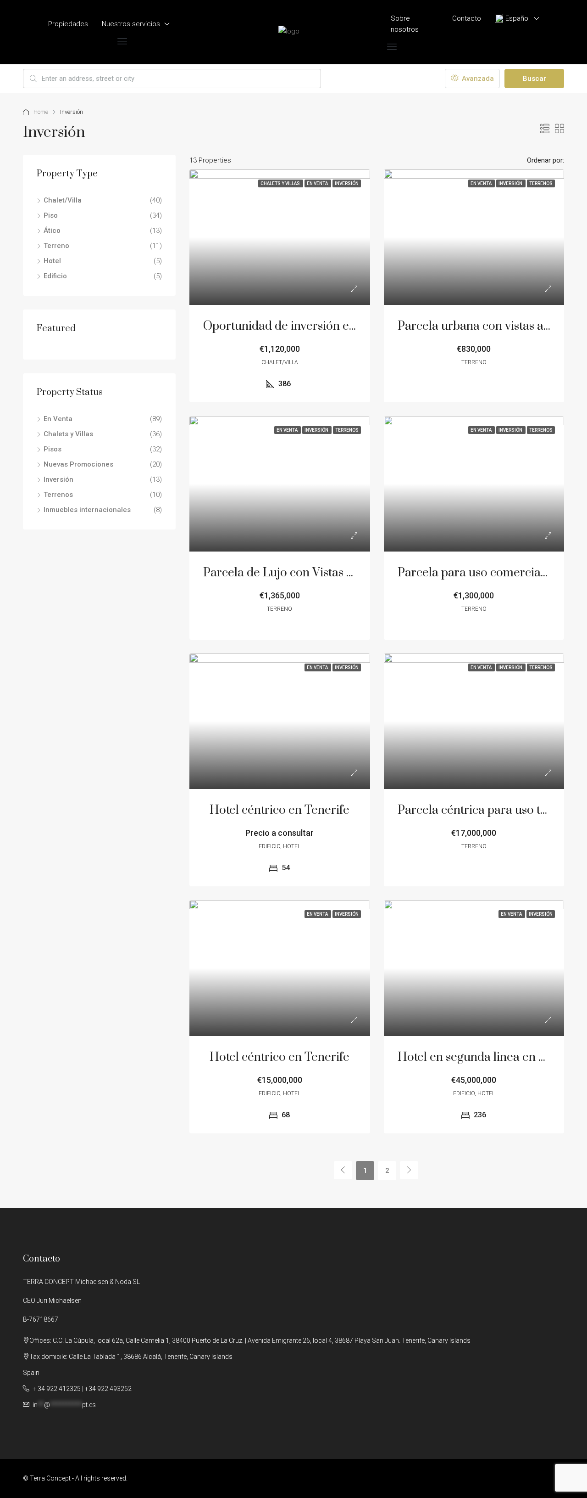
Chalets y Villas (68, 434)
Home (40, 111)
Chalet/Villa (63, 200)
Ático (52, 230)
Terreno (56, 246)
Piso (51, 215)
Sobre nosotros (405, 24)
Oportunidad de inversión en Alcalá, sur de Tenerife (340, 326)
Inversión (58, 479)
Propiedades (68, 24)
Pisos (52, 449)
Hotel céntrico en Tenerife (279, 810)
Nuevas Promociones (78, 464)
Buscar (534, 78)
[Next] (409, 1170)
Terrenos (58, 494)
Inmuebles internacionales (87, 510)
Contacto (466, 18)
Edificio (55, 276)
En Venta (58, 419)
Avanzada (477, 78)
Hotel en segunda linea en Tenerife (490, 1057)
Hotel (52, 261)
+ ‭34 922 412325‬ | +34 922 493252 (81, 1388)
